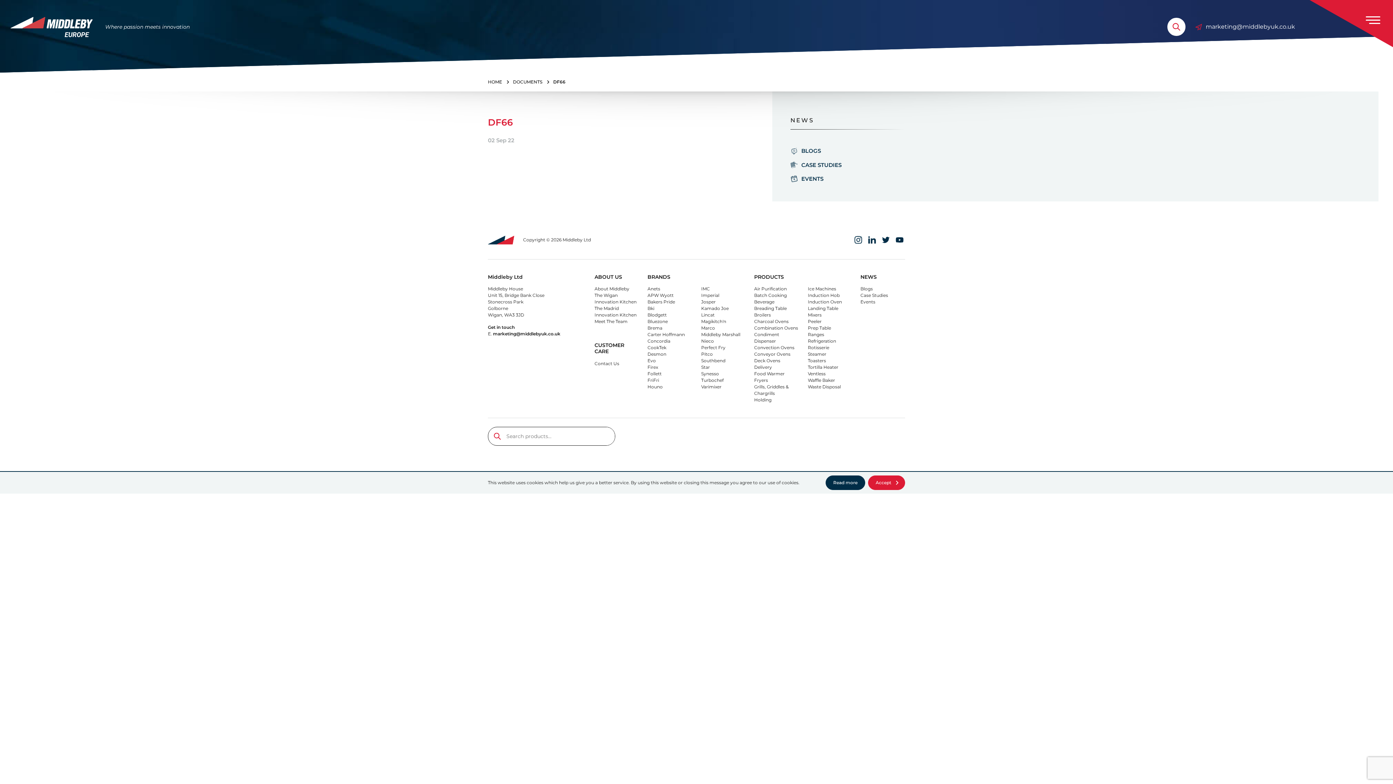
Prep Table (819, 328)
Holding (763, 400)
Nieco (707, 341)
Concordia (659, 341)
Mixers (815, 315)
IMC (705, 288)
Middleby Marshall (720, 334)
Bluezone (658, 321)
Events (812, 178)
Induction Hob (824, 295)
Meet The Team (611, 321)
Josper (708, 302)
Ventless (817, 373)
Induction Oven (825, 302)
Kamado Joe (715, 308)
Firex (653, 367)
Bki (651, 308)
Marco (708, 328)
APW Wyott (661, 295)
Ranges (816, 334)
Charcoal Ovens (771, 321)
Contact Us (607, 363)
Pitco (707, 354)
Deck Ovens (767, 360)
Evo (652, 360)
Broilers (762, 315)
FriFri (653, 380)
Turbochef (712, 380)
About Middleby (612, 288)
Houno (655, 386)
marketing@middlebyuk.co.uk (1250, 26)
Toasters (817, 360)
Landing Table (823, 308)
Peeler (815, 321)
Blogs (811, 150)
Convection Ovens (774, 347)
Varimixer (711, 386)
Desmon (657, 354)
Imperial (710, 295)
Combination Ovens (776, 328)
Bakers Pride (661, 302)
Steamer (817, 354)
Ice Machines (822, 288)
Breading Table (770, 308)
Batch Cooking (770, 295)
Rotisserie (818, 347)
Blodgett (657, 315)
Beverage (764, 302)
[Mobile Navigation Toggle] (1373, 20)
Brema (655, 328)
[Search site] (1176, 27)
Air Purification (770, 288)
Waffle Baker (821, 380)
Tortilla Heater (823, 367)
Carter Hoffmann (666, 334)
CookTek (657, 347)
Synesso (710, 373)
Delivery (763, 367)
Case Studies (821, 165)
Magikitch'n (713, 321)
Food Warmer (769, 373)
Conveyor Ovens (772, 354)
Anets (654, 288)
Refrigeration (822, 341)
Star (705, 367)
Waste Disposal (824, 386)
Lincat (708, 315)
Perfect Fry (713, 347)
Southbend (713, 360)
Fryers (761, 380)
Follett (655, 373)
